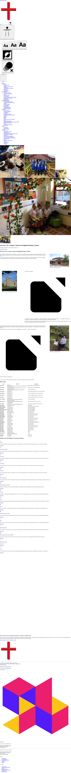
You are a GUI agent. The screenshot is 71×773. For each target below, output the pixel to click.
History (5, 116)
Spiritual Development (7, 107)
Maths (5, 118)
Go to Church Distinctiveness (8, 101)
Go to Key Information (7, 92)
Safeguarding (4, 770)
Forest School (6, 125)
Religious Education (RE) (8, 122)
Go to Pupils (6, 127)
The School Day (6, 132)
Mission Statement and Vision (8, 86)
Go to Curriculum (6, 110)
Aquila (5, 663)
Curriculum (3, 109)
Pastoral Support (6, 105)
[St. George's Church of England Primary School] (35, 21)
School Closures (6, 138)
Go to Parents (6, 130)
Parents (3, 762)
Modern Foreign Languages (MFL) (9, 119)
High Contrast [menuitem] (7, 60)
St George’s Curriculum (7, 111)
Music (5, 120)
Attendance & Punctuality (8, 131)
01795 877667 (6, 666)
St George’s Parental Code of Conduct (10, 137)
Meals (5, 139)
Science (5, 123)
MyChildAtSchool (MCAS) (8, 140)
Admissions (5, 87)
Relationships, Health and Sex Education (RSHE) (11, 121)
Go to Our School (6, 84)
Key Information (4, 759)
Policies (5, 94)
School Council (6, 128)
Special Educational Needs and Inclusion (10, 97)
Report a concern (6, 99)
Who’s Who (6, 90)
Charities (5, 103)
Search (10, 24)
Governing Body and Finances (8, 88)
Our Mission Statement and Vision (9, 102)
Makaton (5, 117)
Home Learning (6, 142)
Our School (3, 758)
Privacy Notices (6, 96)
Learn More (2, 249)
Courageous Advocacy (7, 108)
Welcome (5, 85)
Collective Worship (7, 104)
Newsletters (5, 135)
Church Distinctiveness (5, 100)
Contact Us (5, 249)
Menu (3, 78)
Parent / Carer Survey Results (8, 136)
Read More (1, 445)
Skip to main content (3, 0)
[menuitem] (5, 46)
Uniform (5, 141)
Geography (5, 115)
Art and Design (6, 112)
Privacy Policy (4, 766)
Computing (5, 113)
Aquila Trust (6, 89)
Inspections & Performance (8, 93)
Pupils (3, 126)
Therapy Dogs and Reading (8, 124)
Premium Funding (6, 95)
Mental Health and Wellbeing (8, 134)
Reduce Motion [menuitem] (7, 72)
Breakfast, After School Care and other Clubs (11, 133)
